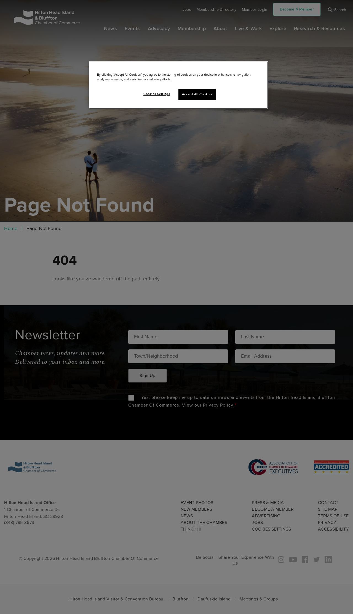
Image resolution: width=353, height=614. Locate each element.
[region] (178, 85)
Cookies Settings (156, 94)
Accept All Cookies (197, 94)
